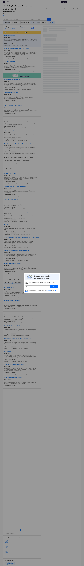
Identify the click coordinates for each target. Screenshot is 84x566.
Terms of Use (48, 290)
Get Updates (54, 286)
